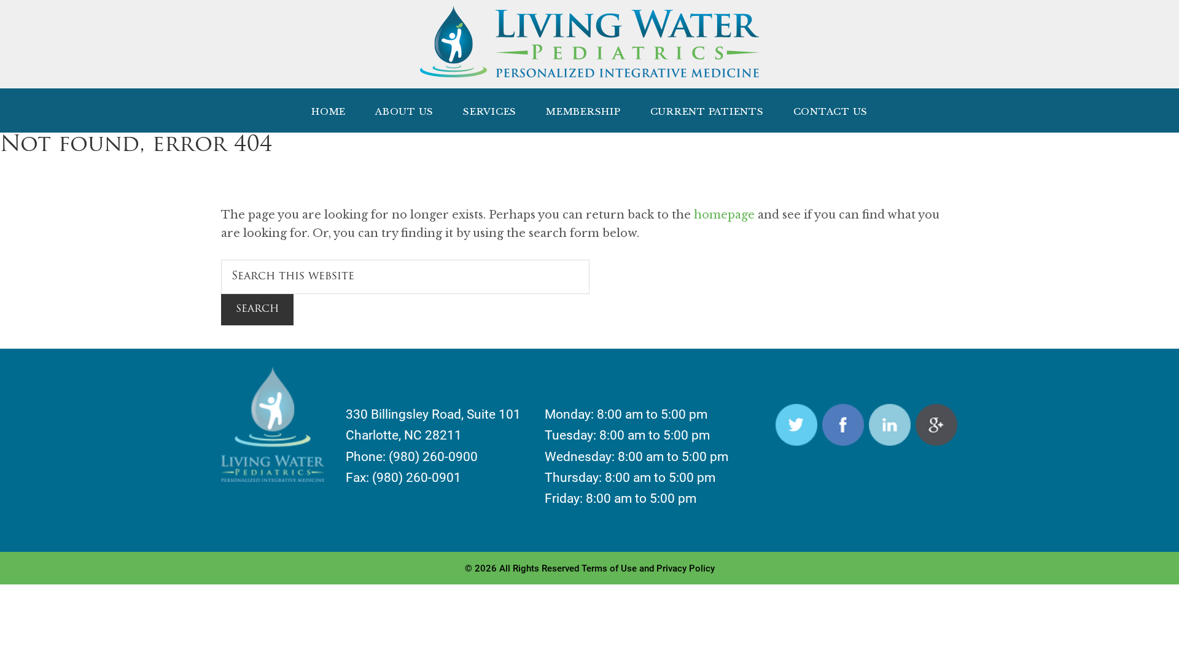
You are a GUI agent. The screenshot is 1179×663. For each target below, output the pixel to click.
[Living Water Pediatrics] (589, 70)
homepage (724, 215)
